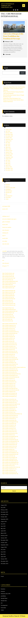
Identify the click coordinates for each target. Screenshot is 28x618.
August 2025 (8, 140)
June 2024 (8, 161)
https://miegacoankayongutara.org (10, 400)
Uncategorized (9, 195)
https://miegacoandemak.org (8, 455)
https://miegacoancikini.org (8, 355)
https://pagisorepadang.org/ (8, 295)
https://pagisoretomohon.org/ (8, 292)
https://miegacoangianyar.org (8, 383)
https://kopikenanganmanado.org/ (9, 311)
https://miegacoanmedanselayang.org (10, 389)
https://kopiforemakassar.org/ (8, 305)
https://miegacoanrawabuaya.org (9, 357)
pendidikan (8, 189)
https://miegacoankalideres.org (9, 362)
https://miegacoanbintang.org (8, 408)
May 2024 (8, 163)
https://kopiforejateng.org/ (8, 274)
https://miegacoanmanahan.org (9, 399)
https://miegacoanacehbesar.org (9, 429)
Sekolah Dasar (9, 190)
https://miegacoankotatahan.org (9, 343)
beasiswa (8, 186)
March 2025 (8, 149)
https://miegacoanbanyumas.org (9, 405)
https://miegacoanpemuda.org (9, 326)
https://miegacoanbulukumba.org (9, 407)
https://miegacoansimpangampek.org (10, 441)
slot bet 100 (5, 209)
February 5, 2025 (9, 41)
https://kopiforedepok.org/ (8, 312)
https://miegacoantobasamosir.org (9, 433)
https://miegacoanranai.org (8, 341)
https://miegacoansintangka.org (9, 410)
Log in (2, 576)
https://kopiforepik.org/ (7, 300)
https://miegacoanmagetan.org (9, 425)
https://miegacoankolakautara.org (9, 368)
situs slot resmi (5, 243)
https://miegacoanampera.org (8, 346)
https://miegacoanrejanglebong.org (10, 436)
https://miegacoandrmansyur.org (9, 472)
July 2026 (8, 131)
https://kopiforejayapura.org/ (8, 278)
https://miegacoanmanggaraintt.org (10, 421)
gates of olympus (6, 221)
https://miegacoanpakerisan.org (9, 468)
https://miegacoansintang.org (8, 330)
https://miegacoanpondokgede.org (10, 364)
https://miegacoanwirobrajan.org (9, 393)
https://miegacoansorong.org (8, 380)
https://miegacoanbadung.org (8, 426)
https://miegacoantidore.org (8, 338)
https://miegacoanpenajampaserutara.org (11, 373)
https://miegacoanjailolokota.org (9, 450)
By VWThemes (21, 616)
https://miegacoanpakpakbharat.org (10, 454)
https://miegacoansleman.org (8, 385)
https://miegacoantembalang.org (9, 394)
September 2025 (9, 139)
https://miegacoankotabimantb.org (10, 352)
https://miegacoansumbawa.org (9, 447)
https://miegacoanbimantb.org (9, 418)
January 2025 (9, 152)
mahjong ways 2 (6, 216)
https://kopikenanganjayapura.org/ (10, 281)
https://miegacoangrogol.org (8, 360)
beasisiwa (8, 184)
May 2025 (8, 145)
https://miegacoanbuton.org (8, 434)
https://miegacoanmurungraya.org (10, 417)
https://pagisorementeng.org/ (8, 290)
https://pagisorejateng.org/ (8, 297)
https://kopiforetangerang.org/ (9, 282)
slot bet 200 (5, 224)
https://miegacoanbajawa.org (8, 412)
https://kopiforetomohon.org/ (8, 303)
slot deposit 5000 (6, 206)
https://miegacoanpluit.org (19, 367)
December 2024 (9, 153)
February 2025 (9, 150)
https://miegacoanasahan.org (8, 438)
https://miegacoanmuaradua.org (9, 372)
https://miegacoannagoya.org (8, 386)
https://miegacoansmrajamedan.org (10, 473)
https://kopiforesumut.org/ (8, 276)
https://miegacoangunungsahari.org (10, 463)
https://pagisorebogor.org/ (8, 307)
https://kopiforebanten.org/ (8, 273)
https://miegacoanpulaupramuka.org (10, 331)
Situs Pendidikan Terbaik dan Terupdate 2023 (7, 5)
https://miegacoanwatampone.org (9, 442)
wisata (7, 199)
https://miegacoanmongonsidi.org (9, 388)
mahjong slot (5, 232)
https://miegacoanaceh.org (8, 339)
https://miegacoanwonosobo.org (9, 344)
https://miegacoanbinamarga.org (9, 347)
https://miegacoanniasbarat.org (9, 423)
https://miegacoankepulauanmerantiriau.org (12, 413)
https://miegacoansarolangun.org (9, 457)
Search (6, 68)
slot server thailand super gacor (9, 219)
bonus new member (6, 227)
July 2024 (8, 160)
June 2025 (8, 144)
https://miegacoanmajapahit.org (9, 396)
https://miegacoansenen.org (8, 349)
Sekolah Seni (8, 192)
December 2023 (9, 168)
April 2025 (8, 147)
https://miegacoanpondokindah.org (10, 359)
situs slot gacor (5, 230)
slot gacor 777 (5, 265)
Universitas (8, 197)
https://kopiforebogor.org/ (8, 315)
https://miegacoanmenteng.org (9, 365)
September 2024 (9, 157)
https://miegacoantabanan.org (9, 428)
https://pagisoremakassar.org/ (8, 286)
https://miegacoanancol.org (8, 465)
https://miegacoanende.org (8, 334)
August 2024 (8, 158)
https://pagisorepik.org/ (7, 284)
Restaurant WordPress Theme (10, 616)
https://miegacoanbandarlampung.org (10, 377)
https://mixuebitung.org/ (7, 279)
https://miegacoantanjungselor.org (10, 375)
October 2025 (9, 137)
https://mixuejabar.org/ (7, 319)
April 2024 (8, 165)
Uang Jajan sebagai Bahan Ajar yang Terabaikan (14, 87)
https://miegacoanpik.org (7, 367)
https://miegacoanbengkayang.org (10, 460)
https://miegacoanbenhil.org (8, 354)
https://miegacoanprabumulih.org (9, 333)
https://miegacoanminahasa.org (9, 381)
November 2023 (9, 170)
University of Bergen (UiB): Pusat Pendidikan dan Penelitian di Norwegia (13, 36)
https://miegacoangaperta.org (8, 391)
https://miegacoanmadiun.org (8, 470)
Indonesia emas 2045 (10, 187)
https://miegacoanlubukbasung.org (10, 370)
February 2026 (9, 132)
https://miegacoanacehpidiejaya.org (10, 452)
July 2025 (8, 142)
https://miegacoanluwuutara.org (9, 431)
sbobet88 (4, 251)
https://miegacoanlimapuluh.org (9, 459)
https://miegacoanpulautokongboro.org (11, 404)
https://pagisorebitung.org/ (8, 293)
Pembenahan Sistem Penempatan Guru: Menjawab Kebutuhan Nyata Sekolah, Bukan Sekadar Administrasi (13, 100)
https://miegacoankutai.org (8, 449)
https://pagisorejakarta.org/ (8, 287)
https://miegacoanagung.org (8, 336)
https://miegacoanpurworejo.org (9, 446)
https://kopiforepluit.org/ (7, 301)
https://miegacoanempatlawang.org (10, 439)
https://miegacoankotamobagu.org (10, 415)
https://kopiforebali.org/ (7, 314)
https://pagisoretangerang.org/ (9, 309)
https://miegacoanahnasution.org (9, 323)
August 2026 (8, 129)
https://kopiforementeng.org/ (8, 298)
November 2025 (9, 136)
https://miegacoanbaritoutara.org (9, 444)
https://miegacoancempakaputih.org (10, 462)
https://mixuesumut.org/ (7, 320)
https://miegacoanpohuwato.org (9, 402)
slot (6, 194)
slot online (4, 241)
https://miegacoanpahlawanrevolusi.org (11, 467)
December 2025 (9, 134)
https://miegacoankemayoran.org (9, 351)
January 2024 (9, 166)
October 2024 (9, 155)
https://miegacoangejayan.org (9, 325)
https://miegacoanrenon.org (8, 328)
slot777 (4, 235)
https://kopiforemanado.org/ (8, 317)
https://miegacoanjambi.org (8, 378)
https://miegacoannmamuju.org (9, 420)
